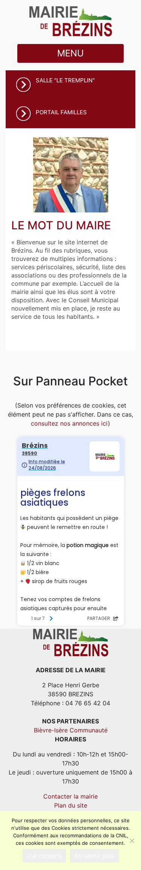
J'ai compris (44, 855)
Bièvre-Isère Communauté (71, 730)
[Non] (131, 840)
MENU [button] (70, 53)
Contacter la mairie (70, 796)
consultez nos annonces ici (69, 423)
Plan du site (70, 805)
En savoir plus (94, 855)
